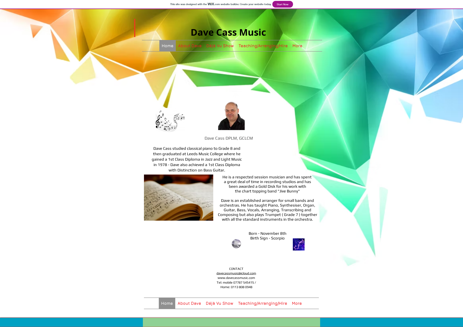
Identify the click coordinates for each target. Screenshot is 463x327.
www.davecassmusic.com (236, 278)
